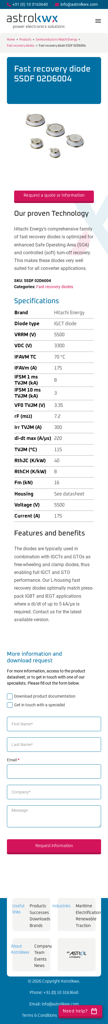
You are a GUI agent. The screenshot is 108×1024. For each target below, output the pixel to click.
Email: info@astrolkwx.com (54, 1004)
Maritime (84, 906)
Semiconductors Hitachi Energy (56, 39)
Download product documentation (44, 696)
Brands (36, 926)
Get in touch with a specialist (39, 705)
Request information (54, 846)
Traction (83, 926)
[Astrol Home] (76, 954)
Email (13, 760)
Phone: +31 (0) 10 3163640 (54, 993)
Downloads (40, 919)
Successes (39, 913)
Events (40, 959)
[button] (86, 102)
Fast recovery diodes (21, 45)
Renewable (86, 919)
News (39, 966)
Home (11, 39)
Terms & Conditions (39, 1016)
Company (43, 946)
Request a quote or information (54, 195)
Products (25, 39)
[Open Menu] (98, 21)
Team (39, 953)
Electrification (88, 913)
